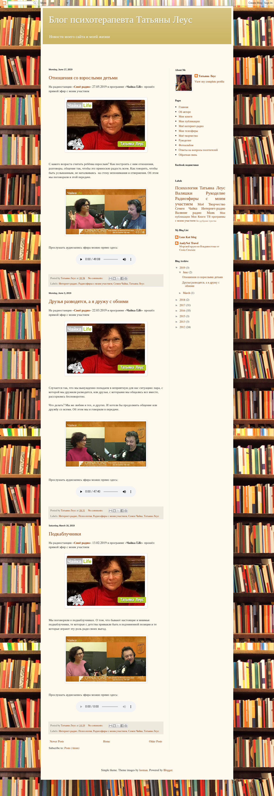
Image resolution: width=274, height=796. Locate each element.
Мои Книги (198, 216)
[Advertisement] (137, 53)
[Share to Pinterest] (126, 278)
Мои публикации (189, 121)
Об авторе (185, 112)
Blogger (167, 770)
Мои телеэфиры (188, 131)
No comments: (96, 278)
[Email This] (111, 278)
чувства (212, 220)
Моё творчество (188, 136)
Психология (85, 516)
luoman (143, 770)
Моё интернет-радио (191, 126)
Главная (183, 107)
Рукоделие (185, 140)
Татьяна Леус (136, 283)
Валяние (181, 212)
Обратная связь (188, 155)
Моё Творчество (211, 204)
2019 (183, 267)
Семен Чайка (121, 283)
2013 (183, 321)
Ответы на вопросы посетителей (198, 150)
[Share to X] (118, 278)
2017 (183, 305)
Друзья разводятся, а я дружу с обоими (88, 301)
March (187, 293)
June (186, 272)
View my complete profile (209, 81)
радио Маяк (203, 212)
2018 (183, 300)
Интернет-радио (68, 283)
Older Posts (155, 741)
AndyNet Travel (188, 243)
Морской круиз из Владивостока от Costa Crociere (199, 248)
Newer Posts (57, 741)
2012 (183, 327)
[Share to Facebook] (122, 278)
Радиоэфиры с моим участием (95, 283)
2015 (183, 316)
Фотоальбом (186, 145)
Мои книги (185, 116)
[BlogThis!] (114, 278)
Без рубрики (202, 220)
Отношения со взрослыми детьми (83, 77)
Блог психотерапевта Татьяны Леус (120, 18)
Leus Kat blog (187, 237)
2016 (183, 310)
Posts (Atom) (71, 748)
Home (106, 741)
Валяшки (183, 193)
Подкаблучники (65, 533)
